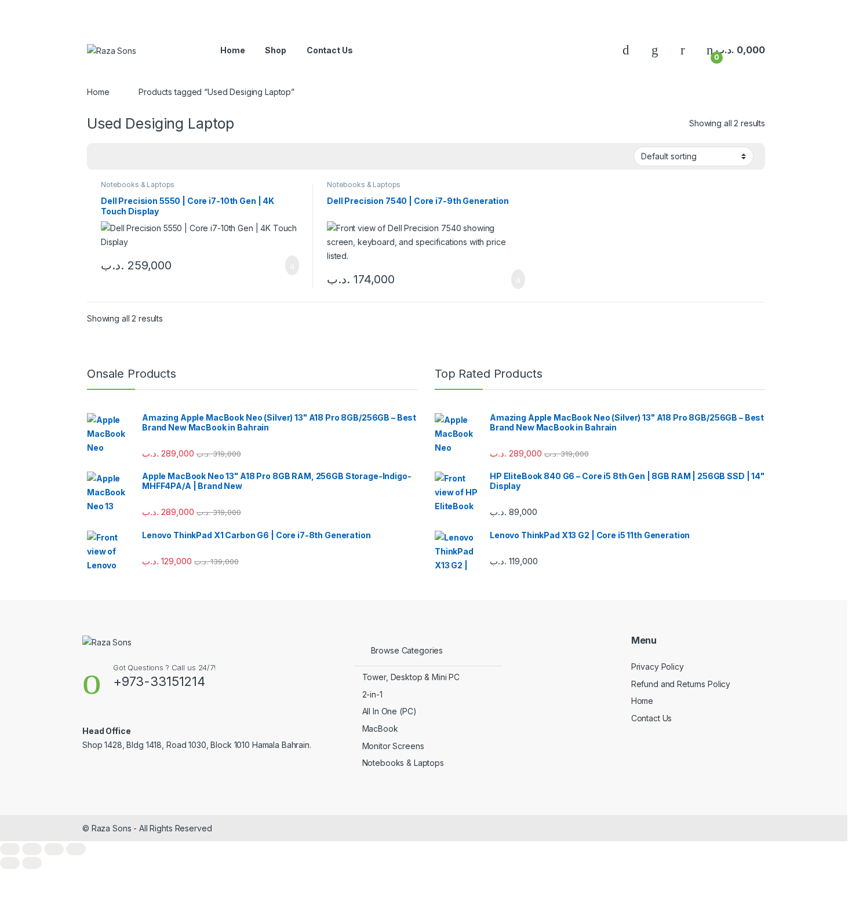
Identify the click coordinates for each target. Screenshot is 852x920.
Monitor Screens (393, 746)
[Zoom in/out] (10, 849)
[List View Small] (136, 157)
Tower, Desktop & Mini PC (411, 677)
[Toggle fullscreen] (32, 849)
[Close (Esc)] (76, 849)
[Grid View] (103, 157)
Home (232, 50)
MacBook (380, 728)
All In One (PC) (389, 711)
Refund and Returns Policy (681, 684)
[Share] (54, 849)
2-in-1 (372, 694)
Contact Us (330, 50)
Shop (275, 50)
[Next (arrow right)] (32, 863)
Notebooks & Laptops (137, 184)
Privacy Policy (657, 666)
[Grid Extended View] (153, 157)
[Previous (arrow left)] (10, 863)
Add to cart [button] (291, 265)
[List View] (119, 157)
